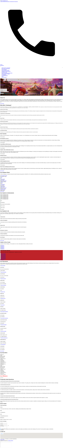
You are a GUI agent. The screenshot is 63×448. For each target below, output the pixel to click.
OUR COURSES (4, 69)
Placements (16, 1)
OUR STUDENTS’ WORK (5, 70)
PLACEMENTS (4, 74)
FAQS (3, 76)
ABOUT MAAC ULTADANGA (6, 67)
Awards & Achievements (10, 1)
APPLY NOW (2, 93)
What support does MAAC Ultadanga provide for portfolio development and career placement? (10, 391)
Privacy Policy (2, 439)
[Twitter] (1, 377)
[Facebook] (0, 377)
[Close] (62, 67)
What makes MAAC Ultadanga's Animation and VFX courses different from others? (9, 399)
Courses (1, 1)
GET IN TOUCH (4, 77)
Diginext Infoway (10, 440)
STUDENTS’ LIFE (4, 72)
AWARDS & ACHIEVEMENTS (6, 71)
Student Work (5, 1)
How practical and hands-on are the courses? (5, 384)
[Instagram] (2, 377)
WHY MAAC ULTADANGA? (6, 68)
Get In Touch (2, 103)
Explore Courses (2, 84)
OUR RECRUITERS (5, 75)
